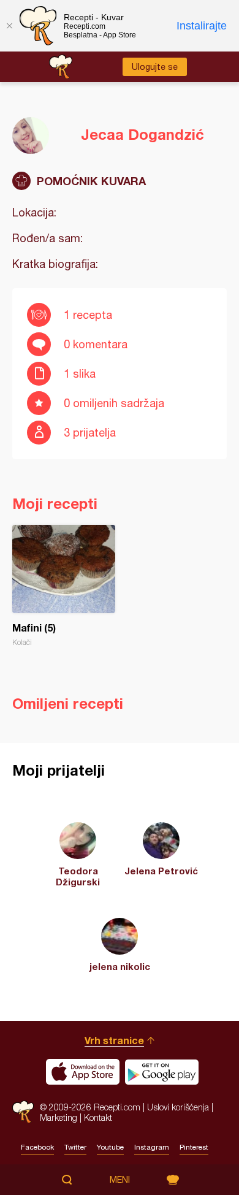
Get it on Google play (162, 1072)
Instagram (151, 1147)
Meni (120, 1180)
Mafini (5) (63, 586)
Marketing (58, 1117)
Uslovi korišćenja (178, 1107)
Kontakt (98, 1117)
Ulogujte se (155, 67)
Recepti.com (23, 1112)
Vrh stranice (114, 1040)
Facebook (37, 1147)
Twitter (75, 1147)
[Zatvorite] (9, 25)
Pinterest (194, 1147)
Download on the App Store (83, 1072)
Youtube (110, 1147)
